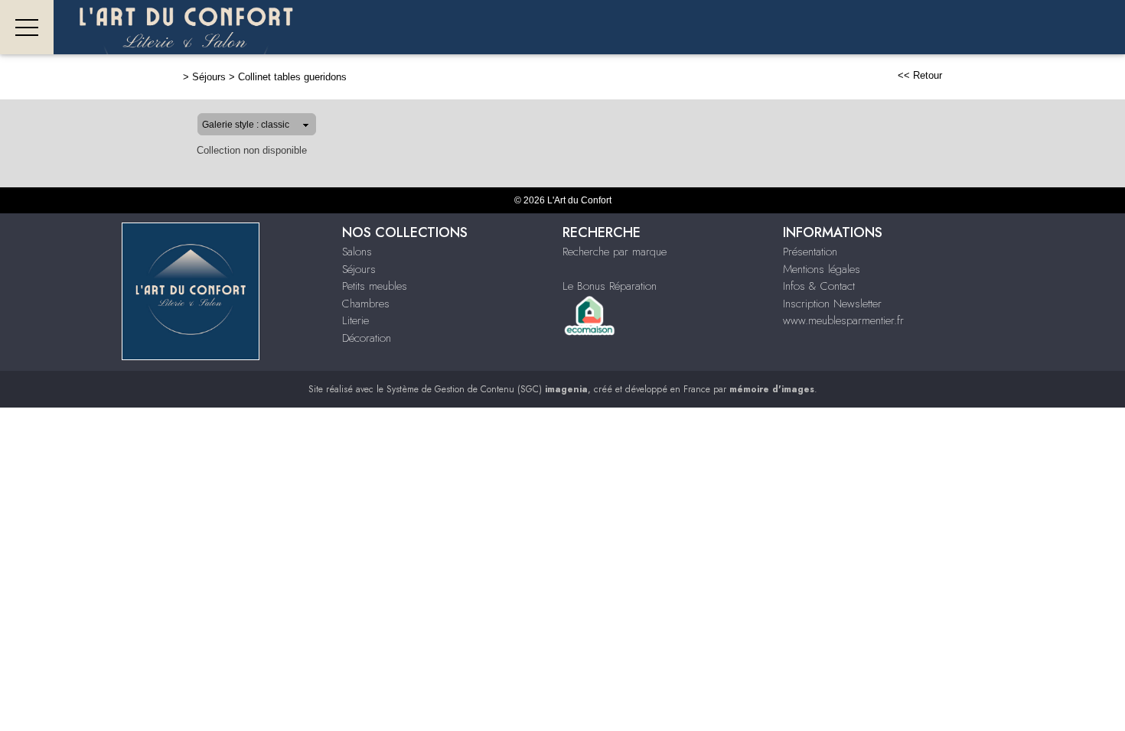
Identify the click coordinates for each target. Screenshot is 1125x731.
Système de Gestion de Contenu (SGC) (487, 389)
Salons (357, 251)
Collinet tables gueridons (292, 77)
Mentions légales (821, 269)
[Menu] (27, 27)
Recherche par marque (614, 251)
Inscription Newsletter (832, 303)
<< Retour (920, 75)
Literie (355, 320)
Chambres (366, 303)
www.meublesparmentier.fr (843, 320)
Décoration (366, 338)
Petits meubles (374, 286)
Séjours (209, 77)
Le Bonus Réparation (609, 286)
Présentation (810, 251)
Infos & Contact (819, 286)
